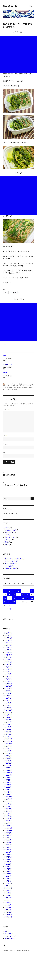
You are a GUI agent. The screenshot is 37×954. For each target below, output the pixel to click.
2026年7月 (8, 635)
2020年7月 (8, 809)
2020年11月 (8, 799)
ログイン (7, 931)
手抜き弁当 (24, 387)
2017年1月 (8, 910)
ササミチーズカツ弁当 (11, 561)
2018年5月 (8, 871)
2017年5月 (8, 900)
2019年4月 (8, 845)
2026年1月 (8, 650)
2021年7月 (8, 780)
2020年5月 (8, 813)
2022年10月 (8, 744)
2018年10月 (8, 859)
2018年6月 (8, 869)
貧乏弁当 (14, 389)
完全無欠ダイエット (11, 537)
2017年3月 (8, 905)
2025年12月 (8, 652)
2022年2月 (8, 763)
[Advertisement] (18, 54)
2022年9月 (8, 746)
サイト (4, 452)
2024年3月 (8, 703)
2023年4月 (8, 729)
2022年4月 (8, 758)
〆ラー (7, 528)
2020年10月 (8, 801)
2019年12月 (8, 825)
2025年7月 (8, 664)
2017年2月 (8, 907)
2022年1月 (8, 765)
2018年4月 (8, 874)
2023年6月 (8, 724)
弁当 (15, 387)
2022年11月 (8, 741)
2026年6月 (8, 638)
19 (18, 598)
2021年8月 (8, 777)
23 (5, 602)
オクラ (7, 385)
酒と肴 (7, 544)
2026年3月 (8, 645)
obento (30, 384)
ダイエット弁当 (26, 385)
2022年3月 (8, 760)
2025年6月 (8, 667)
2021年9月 (8, 775)
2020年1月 (8, 823)
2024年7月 (8, 693)
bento (25, 384)
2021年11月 (8, 770)
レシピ (7, 535)
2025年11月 (8, 655)
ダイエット (18, 385)
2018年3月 (8, 876)
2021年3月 (8, 789)
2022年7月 (8, 751)
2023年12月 (8, 710)
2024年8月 (8, 691)
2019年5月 (8, 842)
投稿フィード (9, 933)
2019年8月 (8, 835)
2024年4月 (8, 700)
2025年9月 (8, 659)
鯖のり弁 (5, 372)
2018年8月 (8, 864)
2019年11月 (8, 828)
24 (9, 602)
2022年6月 (8, 753)
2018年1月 (8, 881)
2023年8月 (8, 720)
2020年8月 (8, 806)
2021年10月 (8, 772)
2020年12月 (8, 797)
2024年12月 (8, 681)
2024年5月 (8, 698)
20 (23, 598)
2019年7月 (8, 837)
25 (14, 602)
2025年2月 (8, 676)
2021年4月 (8, 787)
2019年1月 (8, 852)
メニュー (31, 6)
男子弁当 (30, 387)
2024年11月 (8, 683)
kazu (7, 384)
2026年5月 (8, 640)
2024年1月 (8, 708)
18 (14, 598)
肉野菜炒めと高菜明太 (11, 568)
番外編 (7, 542)
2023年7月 (8, 722)
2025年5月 (8, 669)
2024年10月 (8, 686)
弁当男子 (19, 387)
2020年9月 (8, 804)
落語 (10, 389)
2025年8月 (8, 662)
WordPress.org (10, 938)
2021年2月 (8, 792)
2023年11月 (8, 712)
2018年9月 (8, 861)
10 (9, 594)
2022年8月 (8, 748)
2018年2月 (8, 878)
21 (27, 598)
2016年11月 (8, 914)
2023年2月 (8, 734)
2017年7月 (8, 895)
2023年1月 (8, 736)
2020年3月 (8, 818)
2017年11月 (8, 886)
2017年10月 (8, 888)
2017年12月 (8, 883)
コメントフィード (10, 936)
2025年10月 (8, 657)
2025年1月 (8, 679)
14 (27, 594)
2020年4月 (8, 816)
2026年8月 (8, 633)
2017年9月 (8, 890)
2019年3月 (8, 847)
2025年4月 (8, 671)
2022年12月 (8, 739)
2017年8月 (8, 893)
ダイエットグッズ (10, 530)
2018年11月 (8, 857)
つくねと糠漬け (9, 566)
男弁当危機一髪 (10, 6)
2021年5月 (8, 785)
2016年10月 (8, 917)
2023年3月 (8, 732)
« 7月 (9, 609)
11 (14, 594)
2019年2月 (8, 849)
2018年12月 (8, 854)
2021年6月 (8, 782)
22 (32, 598)
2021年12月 (8, 768)
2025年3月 (8, 674)
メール (5, 444)
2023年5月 (8, 727)
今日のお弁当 (10, 387)
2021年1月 (8, 794)
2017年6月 (8, 898)
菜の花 (7, 389)
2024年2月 (8, 705)
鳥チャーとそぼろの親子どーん (14, 559)
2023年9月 (8, 717)
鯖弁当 (4, 355)
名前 (4, 435)
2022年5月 (8, 756)
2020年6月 (8, 811)
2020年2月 (8, 821)
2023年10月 (8, 715)
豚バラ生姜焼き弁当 (11, 563)
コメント (6, 410)
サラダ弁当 (12, 385)
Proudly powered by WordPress (20, 950)
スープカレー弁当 (7, 364)
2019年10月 (8, 830)
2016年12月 (8, 912)
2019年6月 (8, 840)
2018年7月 (8, 866)
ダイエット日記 (9, 532)
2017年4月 (8, 902)
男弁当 (20, 384)
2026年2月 (8, 647)
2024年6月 (8, 695)
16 (5, 598)
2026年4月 (8, 643)
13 (23, 594)
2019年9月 (8, 833)
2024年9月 (8, 688)
